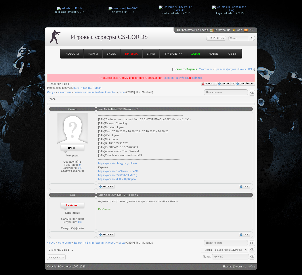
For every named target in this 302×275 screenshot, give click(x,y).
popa (122, 92)
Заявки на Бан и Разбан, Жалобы (95, 92)
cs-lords (67, 266)
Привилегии (173, 53)
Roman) (97, 87)
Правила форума (225, 69)
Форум (93, 53)
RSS (251, 30)
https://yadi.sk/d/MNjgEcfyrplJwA (117, 163)
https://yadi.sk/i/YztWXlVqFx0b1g (117, 175)
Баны (151, 53)
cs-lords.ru (64, 92)
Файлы (214, 53)
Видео (111, 53)
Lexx (72, 195)
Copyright (53, 266)
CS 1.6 (232, 53)
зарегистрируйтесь (176, 77)
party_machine (82, 87)
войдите (196, 77)
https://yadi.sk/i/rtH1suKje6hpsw (117, 179)
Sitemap (227, 266)
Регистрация (222, 30)
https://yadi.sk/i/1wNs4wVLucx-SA (118, 171)
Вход (239, 30)
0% (80, 167)
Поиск (242, 69)
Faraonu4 (72, 109)
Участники (205, 69)
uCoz (251, 266)
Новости (72, 53)
